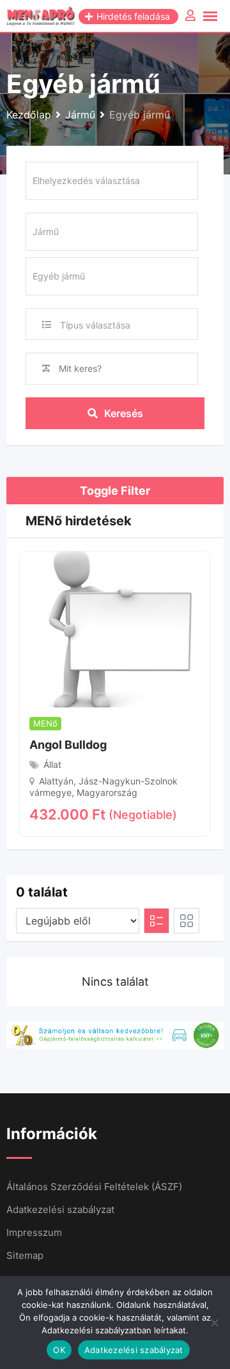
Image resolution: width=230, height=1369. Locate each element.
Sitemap (24, 1255)
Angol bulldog (68, 744)
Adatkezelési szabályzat (60, 1209)
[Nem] (214, 1322)
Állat (52, 764)
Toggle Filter (115, 490)
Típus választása (95, 325)
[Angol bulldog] (115, 628)
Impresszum (34, 1232)
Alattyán (56, 781)
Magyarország (107, 792)
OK (59, 1350)
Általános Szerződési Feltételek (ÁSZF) (94, 1187)
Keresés (123, 413)
